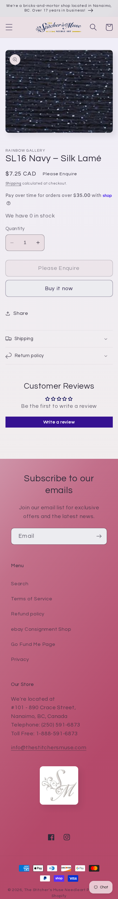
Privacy (20, 659)
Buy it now (59, 288)
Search (20, 583)
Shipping (13, 183)
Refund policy (27, 614)
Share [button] (20, 313)
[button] (9, 27)
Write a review (59, 422)
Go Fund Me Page (33, 644)
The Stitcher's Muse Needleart (55, 890)
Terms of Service (31, 598)
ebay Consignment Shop (41, 629)
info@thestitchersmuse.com (48, 747)
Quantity (15, 228)
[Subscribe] (99, 536)
